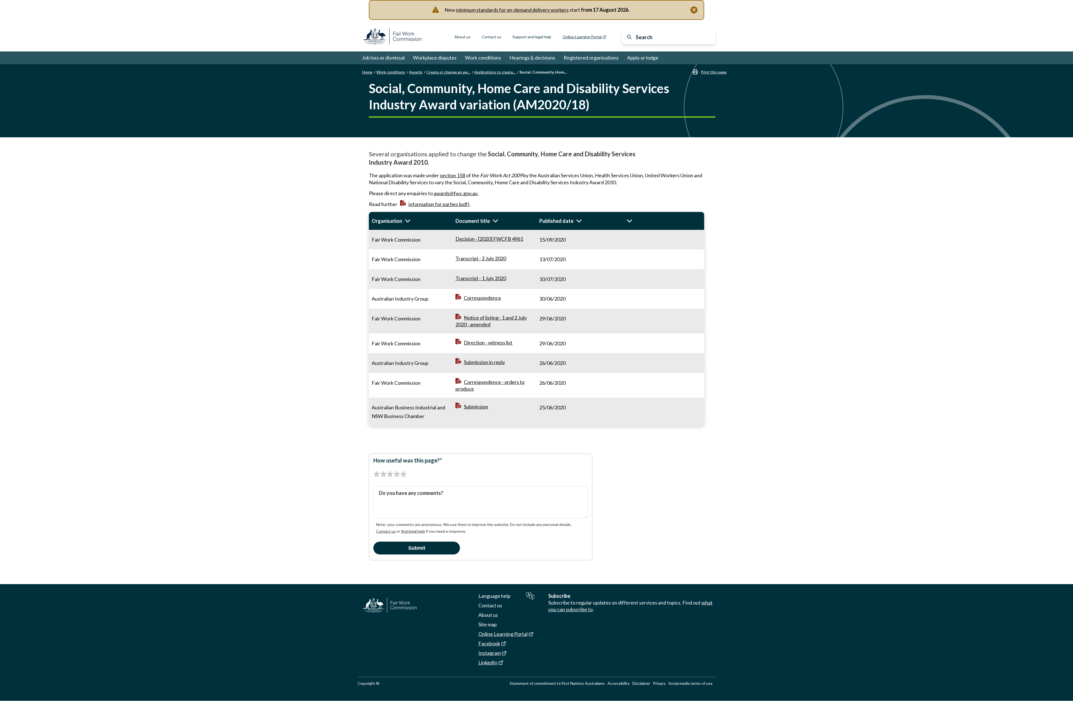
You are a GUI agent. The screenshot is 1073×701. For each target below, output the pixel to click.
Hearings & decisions (532, 58)
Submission (476, 406)
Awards (415, 72)
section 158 (452, 175)
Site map (487, 624)
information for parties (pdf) (439, 204)
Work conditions (483, 58)
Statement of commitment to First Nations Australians (557, 683)
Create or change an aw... (448, 72)
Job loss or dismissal (383, 58)
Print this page (714, 72)
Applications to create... (495, 72)
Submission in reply (484, 362)
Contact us (491, 36)
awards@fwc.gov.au (456, 193)
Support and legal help (531, 36)
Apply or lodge (642, 58)
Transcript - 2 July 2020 (480, 258)
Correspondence (482, 298)
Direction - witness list (488, 342)
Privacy (659, 683)
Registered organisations (591, 58)
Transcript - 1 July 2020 (480, 278)
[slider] (390, 474)
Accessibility (618, 683)
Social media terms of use (690, 683)
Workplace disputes (435, 58)
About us (462, 36)
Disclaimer (641, 683)
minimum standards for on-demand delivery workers (512, 10)
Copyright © (368, 683)
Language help (494, 596)
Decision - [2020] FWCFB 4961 (489, 239)
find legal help (413, 531)
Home (367, 72)
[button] (411, 221)
